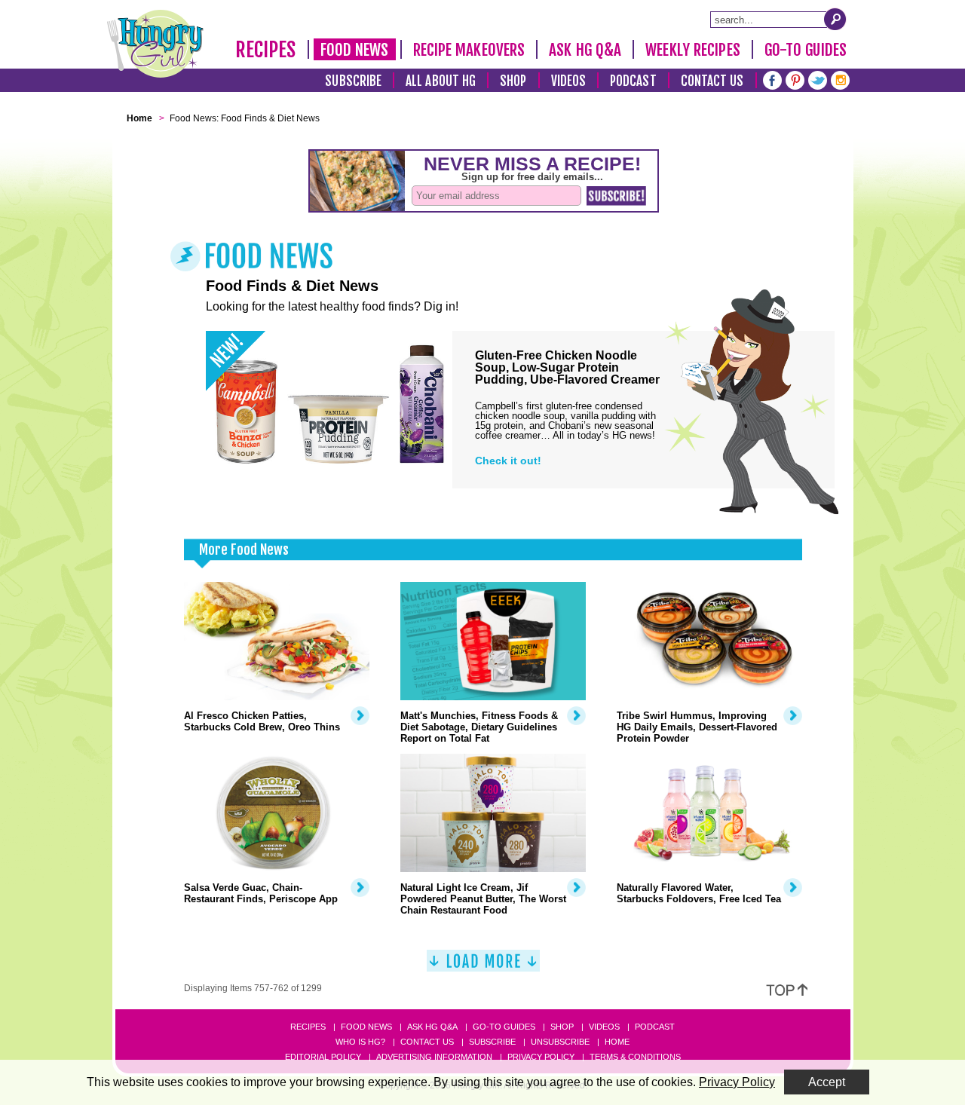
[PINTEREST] (795, 78)
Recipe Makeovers (469, 50)
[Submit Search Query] (835, 19)
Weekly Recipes (692, 50)
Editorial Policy (323, 1056)
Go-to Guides (504, 1026)
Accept (826, 1082)
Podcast (633, 81)
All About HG (441, 81)
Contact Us (712, 81)
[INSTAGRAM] (840, 78)
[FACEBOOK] (772, 78)
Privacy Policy (540, 1056)
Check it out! (508, 461)
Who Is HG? (360, 1041)
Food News (354, 50)
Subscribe (353, 81)
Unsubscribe (560, 1041)
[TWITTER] (817, 78)
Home (617, 1041)
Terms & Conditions (635, 1056)
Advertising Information (434, 1056)
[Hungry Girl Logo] (155, 44)
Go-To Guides (805, 50)
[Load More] (483, 967)
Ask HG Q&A (585, 50)
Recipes (265, 50)
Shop (513, 81)
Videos (569, 81)
